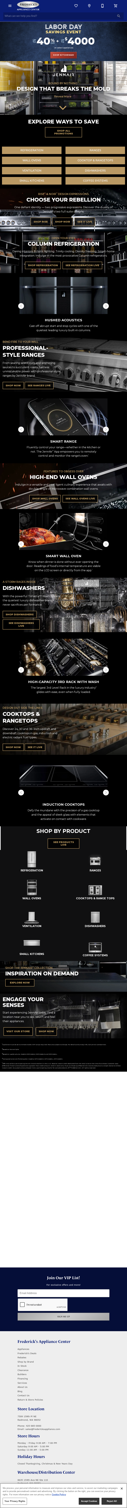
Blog (20, 1391)
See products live (63, 843)
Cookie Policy (59, 1494)
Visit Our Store (18, 1031)
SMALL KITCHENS (32, 180)
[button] (10, 6)
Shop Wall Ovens (45, 498)
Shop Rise (41, 221)
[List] (76, 6)
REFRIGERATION (31, 150)
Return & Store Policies (30, 1399)
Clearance (23, 1370)
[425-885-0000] (102, 6)
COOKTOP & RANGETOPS (95, 160)
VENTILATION (31, 170)
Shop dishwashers (20, 614)
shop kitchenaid (63, 55)
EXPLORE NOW (20, 982)
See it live (84, 221)
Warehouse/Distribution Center (46, 1472)
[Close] (121, 1488)
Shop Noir (62, 221)
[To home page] (28, 6)
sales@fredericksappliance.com (42, 1429)
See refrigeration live (82, 265)
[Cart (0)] (116, 6)
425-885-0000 (33, 1425)
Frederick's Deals (27, 1353)
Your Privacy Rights (14, 1501)
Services (22, 1383)
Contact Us (23, 1395)
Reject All (112, 1501)
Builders (22, 1374)
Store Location (31, 1409)
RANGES (95, 150)
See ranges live (39, 385)
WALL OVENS (31, 160)
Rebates (22, 1357)
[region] (63, 1495)
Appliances (23, 1349)
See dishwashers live (21, 624)
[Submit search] (118, 16)
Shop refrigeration (43, 265)
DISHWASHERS (95, 170)
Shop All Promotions (63, 132)
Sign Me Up (63, 1316)
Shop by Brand (26, 1361)
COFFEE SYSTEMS (95, 180)
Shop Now (13, 385)
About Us (22, 1387)
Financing (23, 1378)
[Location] (89, 6)
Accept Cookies (89, 1501)
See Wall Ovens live (80, 498)
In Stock (22, 1366)
